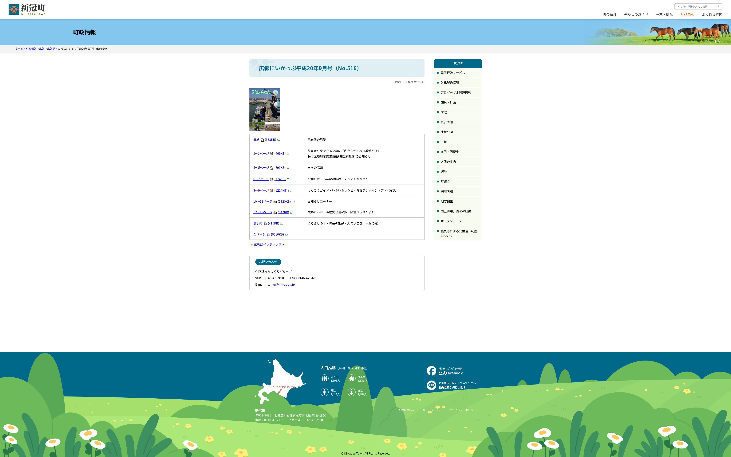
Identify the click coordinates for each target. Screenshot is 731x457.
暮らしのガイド (636, 14)
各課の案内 (448, 161)
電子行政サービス (453, 72)
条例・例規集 (450, 151)
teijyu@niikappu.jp (281, 284)
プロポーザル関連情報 (456, 92)
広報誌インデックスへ (269, 244)
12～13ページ (271, 212)
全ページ (268, 234)
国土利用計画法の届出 (456, 211)
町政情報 (687, 14)
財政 (444, 112)
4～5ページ (269, 167)
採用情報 (447, 191)
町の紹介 (610, 14)
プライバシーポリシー (462, 410)
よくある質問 (712, 14)
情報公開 (447, 132)
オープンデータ (451, 221)
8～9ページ (270, 190)
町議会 (445, 181)
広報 (42, 48)
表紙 (264, 139)
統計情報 (447, 122)
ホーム (19, 48)
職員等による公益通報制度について (459, 233)
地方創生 (447, 201)
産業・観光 (664, 14)
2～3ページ (269, 153)
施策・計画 (448, 102)
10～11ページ (272, 201)
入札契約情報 (450, 82)
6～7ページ (269, 179)
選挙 (444, 171)
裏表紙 (266, 223)
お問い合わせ (407, 410)
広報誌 (51, 48)
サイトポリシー (432, 410)
